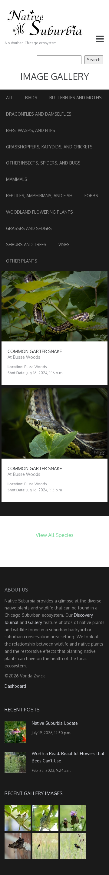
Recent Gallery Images (34, 793)
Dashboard (15, 686)
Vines (64, 244)
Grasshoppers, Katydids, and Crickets (49, 146)
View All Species (55, 535)
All (9, 97)
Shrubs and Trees (26, 244)
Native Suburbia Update (55, 723)
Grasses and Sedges (29, 228)
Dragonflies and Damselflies (38, 114)
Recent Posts (22, 710)
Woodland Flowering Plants (39, 212)
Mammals (16, 179)
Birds (31, 97)
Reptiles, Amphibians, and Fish (39, 195)
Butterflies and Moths (75, 97)
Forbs (91, 195)
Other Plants (21, 260)
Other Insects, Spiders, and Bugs (43, 162)
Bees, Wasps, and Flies (30, 130)
